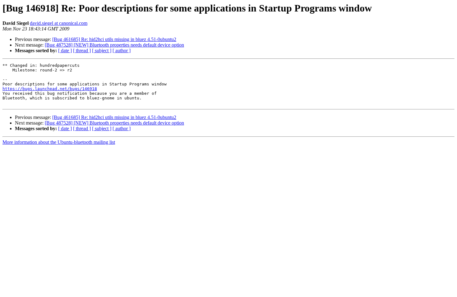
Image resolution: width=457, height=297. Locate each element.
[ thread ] (82, 50)
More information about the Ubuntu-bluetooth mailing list (58, 142)
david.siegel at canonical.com (58, 23)
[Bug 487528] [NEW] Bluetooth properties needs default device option (114, 45)
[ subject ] (101, 50)
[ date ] (65, 50)
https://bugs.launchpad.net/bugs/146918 (49, 88)
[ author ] (122, 50)
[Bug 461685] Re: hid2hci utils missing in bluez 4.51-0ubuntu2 (114, 39)
